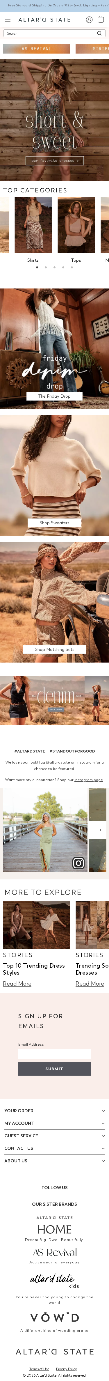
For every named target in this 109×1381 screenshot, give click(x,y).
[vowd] (54, 1317)
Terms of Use (39, 1369)
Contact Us (18, 1148)
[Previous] (12, 830)
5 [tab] (72, 268)
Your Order (18, 1110)
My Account (19, 1123)
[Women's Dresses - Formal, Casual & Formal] (54, 119)
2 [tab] (46, 268)
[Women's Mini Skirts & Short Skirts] (33, 225)
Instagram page (88, 780)
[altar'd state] (44, 19)
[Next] (97, 830)
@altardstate (58, 762)
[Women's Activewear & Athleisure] (36, 49)
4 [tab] (63, 268)
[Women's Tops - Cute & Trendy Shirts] (76, 225)
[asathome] (54, 1225)
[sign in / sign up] (89, 19)
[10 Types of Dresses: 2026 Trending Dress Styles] (36, 925)
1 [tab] (37, 268)
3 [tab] (55, 268)
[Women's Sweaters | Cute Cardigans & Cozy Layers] (54, 475)
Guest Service (21, 1136)
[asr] (54, 1251)
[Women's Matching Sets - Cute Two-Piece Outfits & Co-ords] (54, 602)
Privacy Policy (66, 1369)
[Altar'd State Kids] (54, 1280)
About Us (15, 1161)
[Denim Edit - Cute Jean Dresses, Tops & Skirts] (54, 701)
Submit (54, 1069)
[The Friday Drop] (54, 348)
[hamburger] (7, 19)
